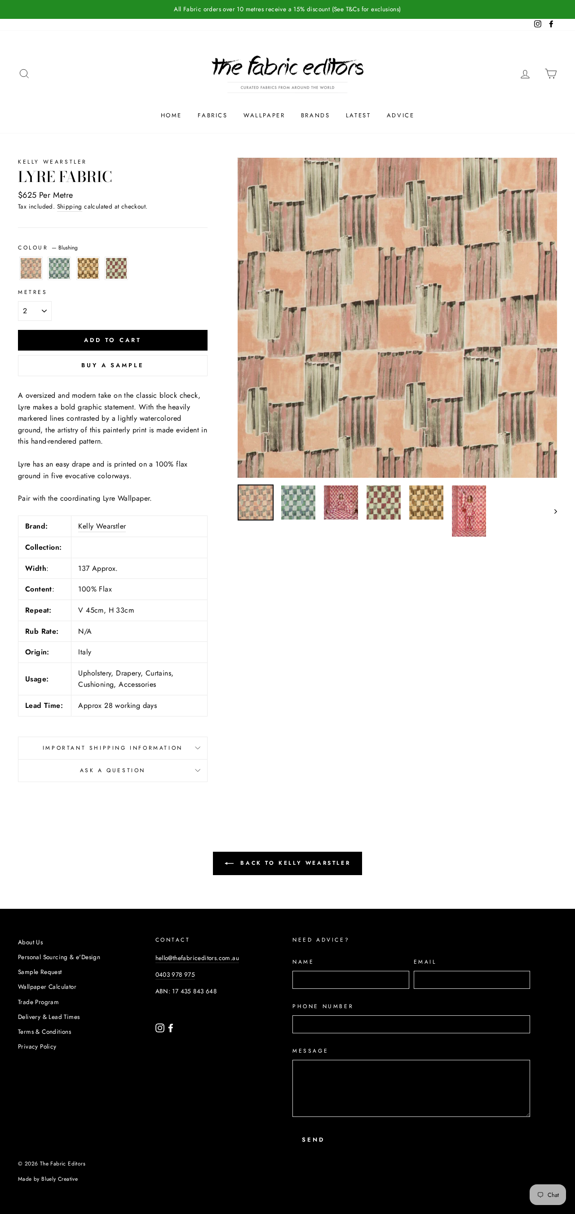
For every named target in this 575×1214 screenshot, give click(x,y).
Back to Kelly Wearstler (293, 863)
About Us (30, 942)
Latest (358, 115)
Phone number (323, 1006)
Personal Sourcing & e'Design (59, 956)
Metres (33, 292)
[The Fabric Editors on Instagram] (160, 1027)
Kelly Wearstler (52, 162)
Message (310, 1051)
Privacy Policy (37, 1046)
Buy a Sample (112, 365)
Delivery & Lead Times (49, 1016)
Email (425, 962)
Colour (48, 248)
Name (303, 962)
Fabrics (212, 115)
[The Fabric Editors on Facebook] (170, 1027)
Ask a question (113, 770)
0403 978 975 (175, 974)
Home (171, 115)
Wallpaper (264, 115)
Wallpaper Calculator (47, 986)
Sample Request (40, 971)
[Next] (551, 511)
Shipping (69, 206)
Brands (315, 115)
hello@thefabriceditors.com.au (197, 957)
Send (313, 1139)
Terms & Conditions (44, 1031)
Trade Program (38, 1001)
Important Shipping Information (113, 748)
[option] (287, 9)
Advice (401, 115)
